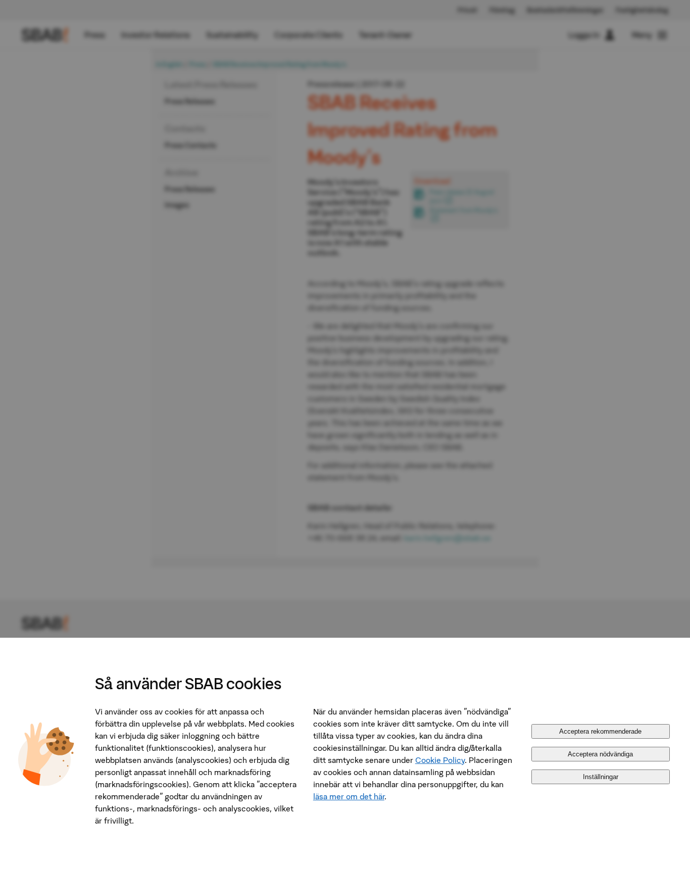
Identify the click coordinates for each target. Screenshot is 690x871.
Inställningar (600, 777)
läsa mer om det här (348, 796)
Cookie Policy (440, 760)
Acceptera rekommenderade (600, 731)
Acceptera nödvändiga (600, 754)
